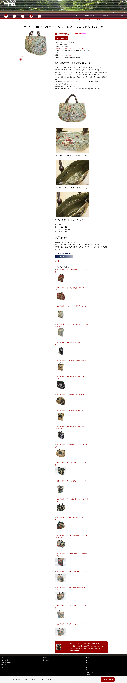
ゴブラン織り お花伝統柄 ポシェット (69, 410)
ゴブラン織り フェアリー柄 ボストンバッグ (72, 572)
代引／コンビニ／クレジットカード (75, 48)
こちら (70, 55)
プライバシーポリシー (7, 665)
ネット (87, 657)
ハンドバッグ (96, 20)
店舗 (44, 657)
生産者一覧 (89, 674)
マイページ (75, 15)
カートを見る (89, 15)
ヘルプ (3, 667)
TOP (80, 20)
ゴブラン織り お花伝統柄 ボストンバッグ (71, 394)
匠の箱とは (46, 660)
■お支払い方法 (59, 48)
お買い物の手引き (6, 660)
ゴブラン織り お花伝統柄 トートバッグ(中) (71, 360)
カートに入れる (61, 38)
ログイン (122, 15)
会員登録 (106, 15)
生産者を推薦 (89, 672)
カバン (88, 20)
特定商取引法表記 (6, 662)
